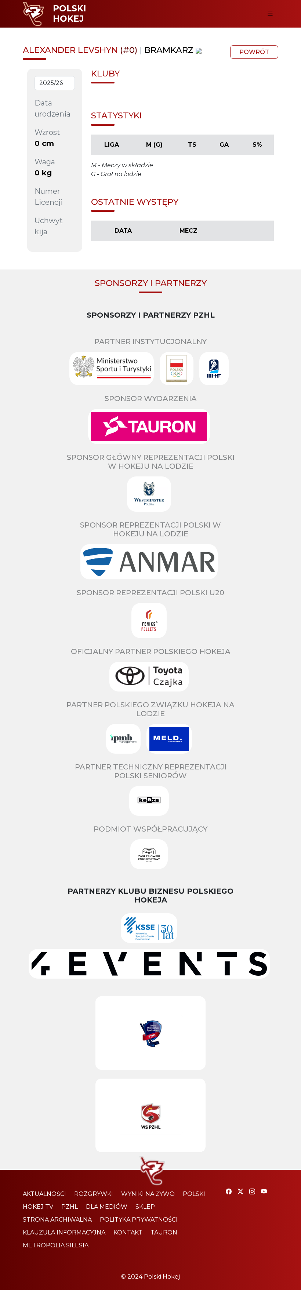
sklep (145, 1206)
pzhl (69, 1206)
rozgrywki (93, 1193)
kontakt (127, 1232)
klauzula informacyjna (64, 1232)
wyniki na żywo (148, 1193)
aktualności (44, 1193)
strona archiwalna (57, 1219)
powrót (254, 52)
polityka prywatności (139, 1219)
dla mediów (106, 1206)
